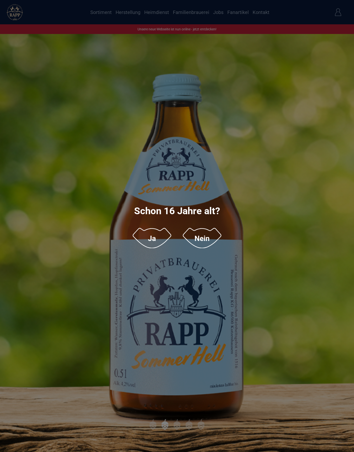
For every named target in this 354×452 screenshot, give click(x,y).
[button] (152, 238)
